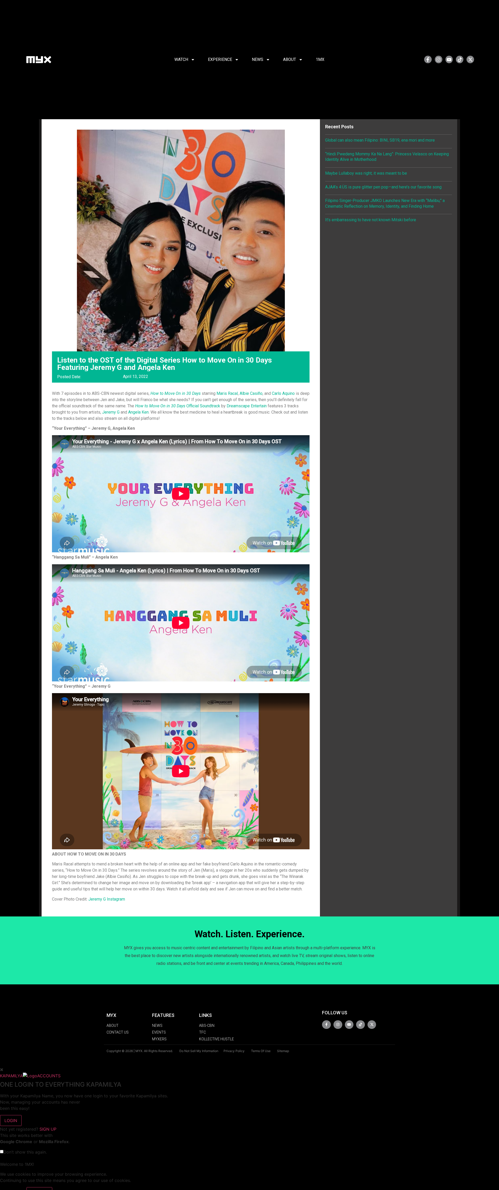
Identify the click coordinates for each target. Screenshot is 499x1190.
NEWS (257, 59)
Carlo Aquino (283, 393)
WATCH (181, 59)
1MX (320, 59)
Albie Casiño (251, 393)
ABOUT (289, 59)
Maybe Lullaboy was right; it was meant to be (366, 173)
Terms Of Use (261, 1051)
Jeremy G (111, 412)
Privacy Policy (234, 1051)
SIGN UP (48, 1129)
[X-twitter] (470, 59)
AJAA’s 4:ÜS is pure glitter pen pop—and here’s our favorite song (383, 187)
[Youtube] (449, 59)
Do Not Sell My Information (198, 1051)
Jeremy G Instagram (106, 899)
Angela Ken (138, 412)
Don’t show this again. (25, 1152)
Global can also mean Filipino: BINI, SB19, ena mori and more (380, 140)
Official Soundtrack (177, 405)
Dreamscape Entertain (247, 405)
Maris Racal (227, 393)
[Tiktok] (459, 59)
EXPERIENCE (220, 59)
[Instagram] (438, 59)
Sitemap (283, 1051)
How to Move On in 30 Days (175, 393)
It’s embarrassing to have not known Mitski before (370, 219)
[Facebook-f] (428, 59)
